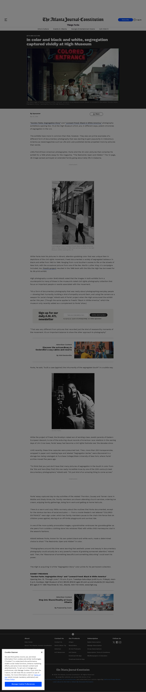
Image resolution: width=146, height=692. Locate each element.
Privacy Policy (9, 679)
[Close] (41, 652)
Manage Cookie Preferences (23, 684)
